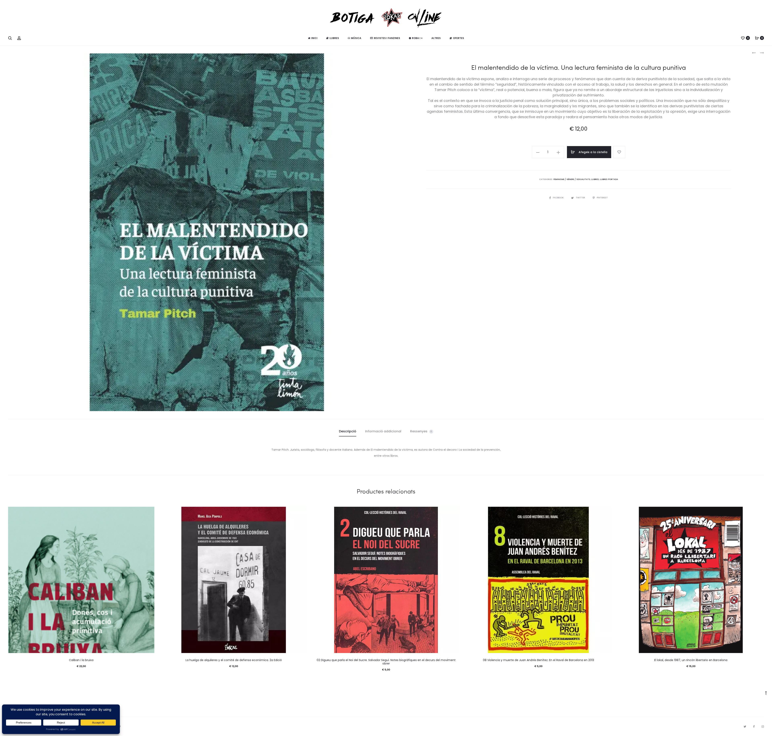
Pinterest (602, 197)
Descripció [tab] (347, 431)
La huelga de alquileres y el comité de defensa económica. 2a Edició (234, 660)
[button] (538, 152)
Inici (314, 38)
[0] (743, 38)
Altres (436, 38)
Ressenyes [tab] (421, 431)
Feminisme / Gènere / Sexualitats (571, 179)
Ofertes (458, 38)
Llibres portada (609, 179)
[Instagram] (763, 726)
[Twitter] (745, 726)
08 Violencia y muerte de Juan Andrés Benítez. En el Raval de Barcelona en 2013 (538, 660)
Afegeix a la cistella (592, 152)
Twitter (581, 197)
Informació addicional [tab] (383, 431)
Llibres (334, 38)
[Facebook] (754, 726)
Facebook (558, 197)
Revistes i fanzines (387, 38)
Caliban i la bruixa (81, 660)
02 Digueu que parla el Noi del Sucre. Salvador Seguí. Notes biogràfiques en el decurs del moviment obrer (386, 661)
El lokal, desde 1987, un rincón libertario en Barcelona (690, 660)
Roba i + (417, 38)
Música (356, 38)
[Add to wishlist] (619, 152)
